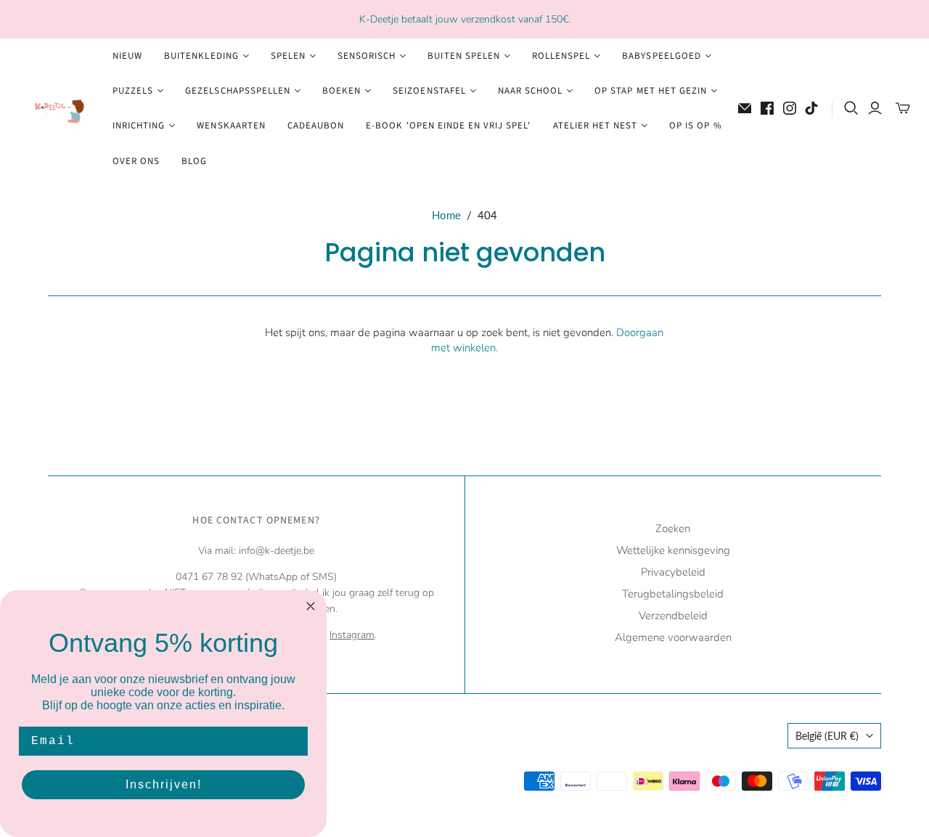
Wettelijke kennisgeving (673, 550)
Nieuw (127, 55)
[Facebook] (767, 108)
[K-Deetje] (54, 108)
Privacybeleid (673, 572)
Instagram (352, 635)
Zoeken (672, 528)
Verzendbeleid (673, 615)
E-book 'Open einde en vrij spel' (448, 125)
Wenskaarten (231, 125)
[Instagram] (789, 108)
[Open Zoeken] (851, 108)
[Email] (744, 108)
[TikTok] (811, 108)
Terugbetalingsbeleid (673, 594)
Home (446, 214)
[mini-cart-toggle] (902, 108)
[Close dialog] (310, 606)
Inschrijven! (164, 784)
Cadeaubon (315, 125)
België (827, 736)
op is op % (695, 125)
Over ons (136, 161)
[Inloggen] (875, 108)
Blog (194, 161)
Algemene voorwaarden (673, 637)
